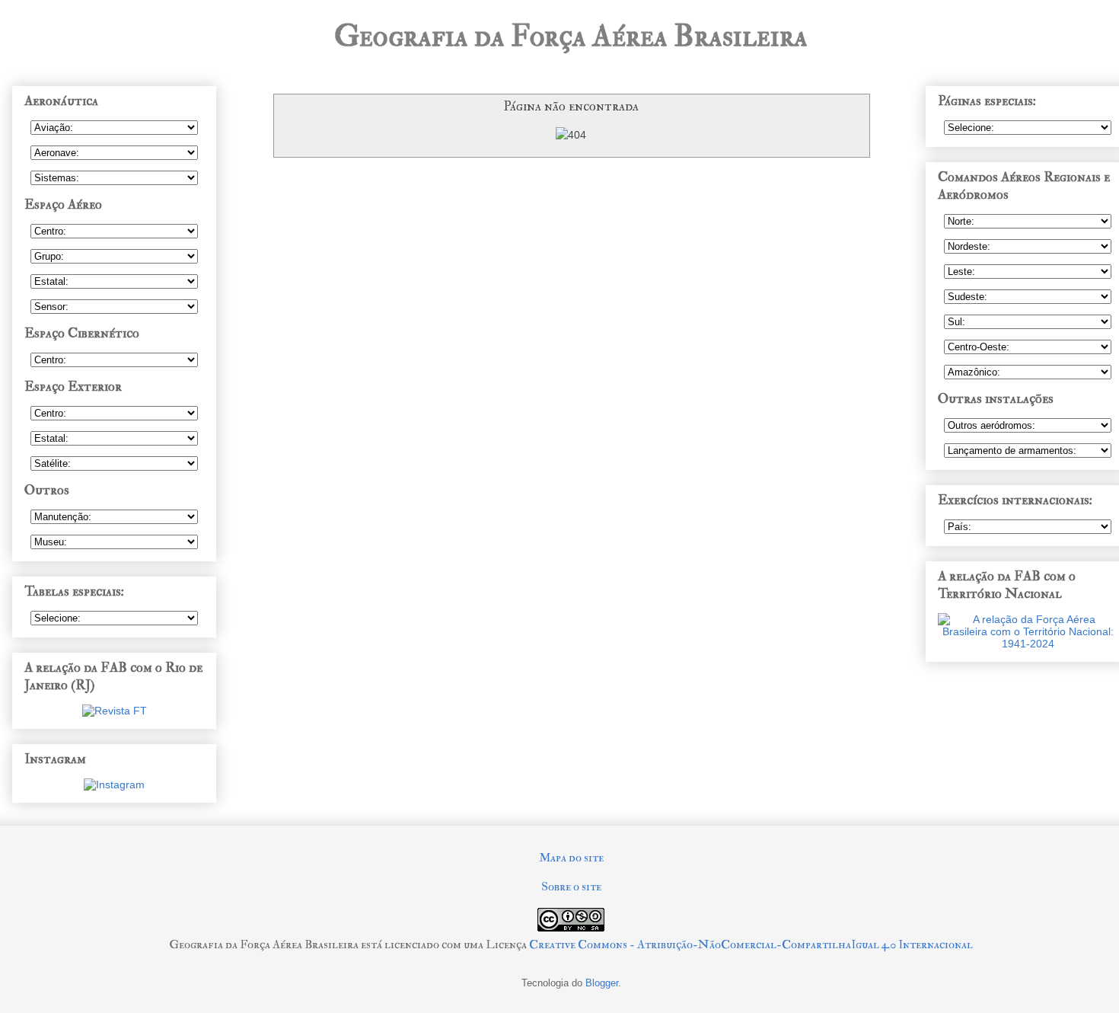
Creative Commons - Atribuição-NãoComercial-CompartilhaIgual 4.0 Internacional (751, 944)
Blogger (601, 983)
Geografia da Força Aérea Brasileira (571, 36)
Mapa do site (571, 857)
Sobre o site (571, 886)
